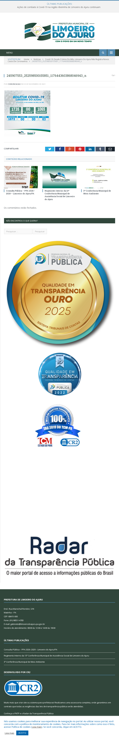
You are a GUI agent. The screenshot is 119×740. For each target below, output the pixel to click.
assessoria (76, 702)
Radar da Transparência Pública (38, 713)
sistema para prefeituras (42, 702)
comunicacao (14, 84)
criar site (23, 702)
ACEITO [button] (22, 732)
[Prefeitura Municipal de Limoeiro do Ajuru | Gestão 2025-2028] (60, 31)
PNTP (16, 713)
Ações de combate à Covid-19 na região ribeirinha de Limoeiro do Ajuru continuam (58, 7)
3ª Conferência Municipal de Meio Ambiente (97, 192)
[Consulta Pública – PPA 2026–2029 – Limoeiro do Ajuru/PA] (21, 177)
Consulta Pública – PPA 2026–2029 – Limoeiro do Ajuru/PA (20, 192)
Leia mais (37, 726)
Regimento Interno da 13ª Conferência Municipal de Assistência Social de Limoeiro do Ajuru (60, 195)
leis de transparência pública (53, 706)
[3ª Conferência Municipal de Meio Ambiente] (98, 177)
